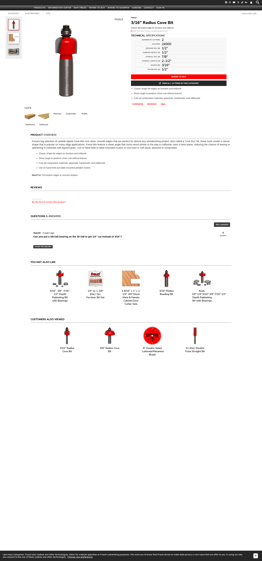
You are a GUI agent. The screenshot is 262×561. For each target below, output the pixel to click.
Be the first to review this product (49, 202)
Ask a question (222, 225)
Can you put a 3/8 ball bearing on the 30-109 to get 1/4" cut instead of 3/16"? (77, 236)
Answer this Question (43, 247)
